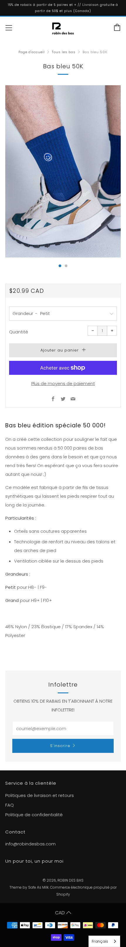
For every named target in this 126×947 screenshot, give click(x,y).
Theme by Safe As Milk (29, 887)
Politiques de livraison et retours (39, 795)
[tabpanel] (63, 171)
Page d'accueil (31, 52)
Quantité (18, 332)
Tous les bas (64, 52)
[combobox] (104, 941)
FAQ (9, 805)
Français (100, 941)
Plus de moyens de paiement (63, 383)
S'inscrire (60, 745)
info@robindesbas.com (30, 844)
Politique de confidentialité (34, 815)
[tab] (60, 265)
